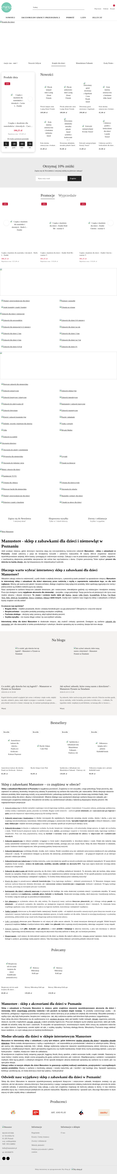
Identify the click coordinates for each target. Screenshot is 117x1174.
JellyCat (14, 598)
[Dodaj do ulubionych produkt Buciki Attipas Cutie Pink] (54, 732)
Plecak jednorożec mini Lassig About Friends (68, 108)
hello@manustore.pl (9, 1148)
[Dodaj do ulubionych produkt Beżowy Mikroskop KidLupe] (66, 959)
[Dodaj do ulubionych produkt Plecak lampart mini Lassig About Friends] (54, 84)
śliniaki (95, 1019)
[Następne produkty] (110, 223)
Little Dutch (83, 595)
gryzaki (30, 1022)
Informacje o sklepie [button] (70, 1127)
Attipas (46, 598)
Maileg (68, 595)
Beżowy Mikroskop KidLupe (58, 987)
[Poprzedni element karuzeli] (2, 1112)
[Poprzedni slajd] (5, 40)
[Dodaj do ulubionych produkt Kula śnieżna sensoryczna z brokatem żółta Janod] (113, 84)
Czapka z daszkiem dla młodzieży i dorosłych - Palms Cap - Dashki (95, 254)
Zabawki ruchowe (12, 929)
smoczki (37, 1022)
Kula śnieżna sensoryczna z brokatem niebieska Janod (48, 144)
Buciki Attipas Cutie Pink (39, 768)
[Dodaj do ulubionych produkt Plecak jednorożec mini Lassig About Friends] (74, 84)
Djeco (31, 598)
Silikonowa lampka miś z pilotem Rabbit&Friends (100, 769)
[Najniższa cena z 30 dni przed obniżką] (27, 134)
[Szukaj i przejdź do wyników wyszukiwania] (83, 7)
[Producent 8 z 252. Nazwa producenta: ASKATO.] (35, 1112)
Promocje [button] (48, 195)
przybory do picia (57, 1019)
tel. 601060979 (7, 1152)
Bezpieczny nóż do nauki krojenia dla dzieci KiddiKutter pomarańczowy (10, 988)
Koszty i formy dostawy (40, 1137)
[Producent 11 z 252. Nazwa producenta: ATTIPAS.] (104, 1112)
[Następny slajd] (112, 40)
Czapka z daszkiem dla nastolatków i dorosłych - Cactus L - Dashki (18, 125)
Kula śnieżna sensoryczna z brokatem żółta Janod (107, 108)
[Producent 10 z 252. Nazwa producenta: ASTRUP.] (81, 1112)
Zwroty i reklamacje (39, 1141)
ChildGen (39, 598)
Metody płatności (38, 1145)
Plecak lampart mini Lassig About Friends (47, 108)
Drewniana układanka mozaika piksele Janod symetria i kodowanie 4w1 (67, 144)
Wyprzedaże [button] (67, 195)
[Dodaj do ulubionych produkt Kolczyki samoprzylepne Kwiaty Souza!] (93, 120)
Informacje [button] (37, 1127)
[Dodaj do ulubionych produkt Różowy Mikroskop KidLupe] (43, 959)
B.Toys (103, 595)
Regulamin (36, 1133)
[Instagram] (8, 1158)
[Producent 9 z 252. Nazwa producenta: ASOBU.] (58, 1112)
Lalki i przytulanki (12, 921)
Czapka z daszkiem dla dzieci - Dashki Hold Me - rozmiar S (18, 254)
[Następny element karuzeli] (114, 1112)
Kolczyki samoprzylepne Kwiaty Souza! (87, 144)
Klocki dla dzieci (11, 881)
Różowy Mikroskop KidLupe (34, 987)
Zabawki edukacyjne (12, 808)
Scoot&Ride (95, 595)
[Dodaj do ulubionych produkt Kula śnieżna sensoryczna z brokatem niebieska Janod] (54, 120)
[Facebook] (3, 1158)
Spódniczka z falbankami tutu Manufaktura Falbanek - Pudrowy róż (72, 769)
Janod (74, 595)
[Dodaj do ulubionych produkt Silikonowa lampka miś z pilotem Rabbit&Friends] (113, 732)
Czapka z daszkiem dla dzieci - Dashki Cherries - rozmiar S (56, 254)
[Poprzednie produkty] (6, 223)
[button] (110, 17)
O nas (63, 1133)
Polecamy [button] (58, 950)
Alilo (8, 598)
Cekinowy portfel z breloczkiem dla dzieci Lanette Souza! (106, 144)
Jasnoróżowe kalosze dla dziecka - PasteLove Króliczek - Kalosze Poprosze (12, 769)
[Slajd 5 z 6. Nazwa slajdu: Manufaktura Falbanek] (58, 40)
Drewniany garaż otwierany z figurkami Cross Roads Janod (86, 108)
